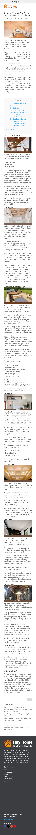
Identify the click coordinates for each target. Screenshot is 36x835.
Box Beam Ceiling (18, 119)
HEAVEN (7, 774)
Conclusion (11, 130)
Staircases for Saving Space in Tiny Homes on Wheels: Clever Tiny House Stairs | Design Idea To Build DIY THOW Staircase (18, 709)
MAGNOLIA (7, 781)
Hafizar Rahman (9, 18)
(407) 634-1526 (18, 2)
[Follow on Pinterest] (15, 826)
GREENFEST (8, 772)
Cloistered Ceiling (17, 125)
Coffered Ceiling (17, 108)
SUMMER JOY (8, 776)
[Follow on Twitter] (8, 826)
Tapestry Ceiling (17, 115)
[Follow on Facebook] (5, 826)
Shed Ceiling (16, 117)
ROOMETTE (8, 769)
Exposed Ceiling (17, 123)
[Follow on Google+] (11, 826)
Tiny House (24, 18)
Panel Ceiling (16, 121)
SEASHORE (8, 779)
